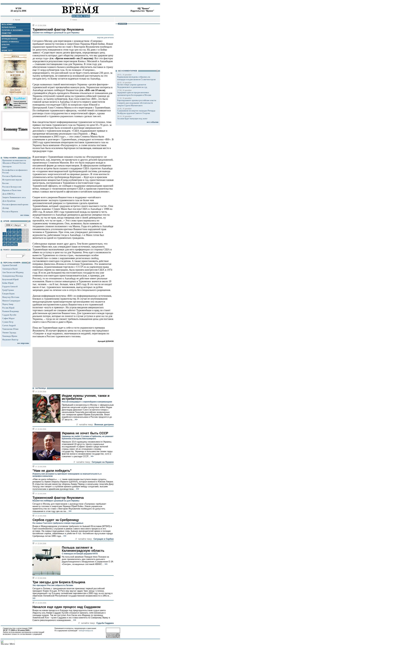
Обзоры (15, 148)
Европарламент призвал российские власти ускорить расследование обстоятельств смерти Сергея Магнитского (136, 103)
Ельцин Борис (8, 293)
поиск (74, 20)
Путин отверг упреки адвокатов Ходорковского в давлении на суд (132, 85)
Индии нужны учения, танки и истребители (85, 397)
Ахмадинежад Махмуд (12, 276)
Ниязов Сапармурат (11, 300)
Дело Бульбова (8, 201)
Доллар (5, 208)
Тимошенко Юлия (10, 329)
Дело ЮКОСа (8, 194)
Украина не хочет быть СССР (85, 433)
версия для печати (105, 37)
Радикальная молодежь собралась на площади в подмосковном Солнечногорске (136, 78)
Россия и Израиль (10, 211)
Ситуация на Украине (103, 462)
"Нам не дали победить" (52, 470)
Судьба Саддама (105, 623)
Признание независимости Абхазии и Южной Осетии (14, 161)
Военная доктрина (104, 424)
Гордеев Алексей (10, 286)
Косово (5, 183)
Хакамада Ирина (9, 336)
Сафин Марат (8, 318)
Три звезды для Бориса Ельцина (59, 582)
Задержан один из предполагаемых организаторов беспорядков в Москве (134, 93)
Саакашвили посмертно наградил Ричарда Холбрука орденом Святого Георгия (136, 111)
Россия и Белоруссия (11, 187)
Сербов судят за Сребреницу (56, 520)
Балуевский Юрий (10, 279)
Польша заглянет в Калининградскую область (83, 549)
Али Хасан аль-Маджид (12, 272)
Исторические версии (12, 179)
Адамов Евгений (9, 265)
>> (76, 419)
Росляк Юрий (8, 308)
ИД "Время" (144, 8)
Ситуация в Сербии (104, 539)
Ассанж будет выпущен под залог (132, 118)
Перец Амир (7, 304)
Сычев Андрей (9, 325)
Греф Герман (8, 290)
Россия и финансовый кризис (15, 204)
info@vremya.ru (86, 630)
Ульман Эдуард (9, 332)
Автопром (6, 166)
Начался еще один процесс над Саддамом (67, 607)
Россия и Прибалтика (11, 176)
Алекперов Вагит (10, 269)
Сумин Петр (7, 322)
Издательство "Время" (142, 11)
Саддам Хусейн (9, 315)
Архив (17, 20)
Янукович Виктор (10, 339)
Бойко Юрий (8, 283)
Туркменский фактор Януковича (58, 497)
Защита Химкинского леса (14, 197)
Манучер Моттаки (10, 297)
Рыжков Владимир (10, 311)
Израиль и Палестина (11, 190)
